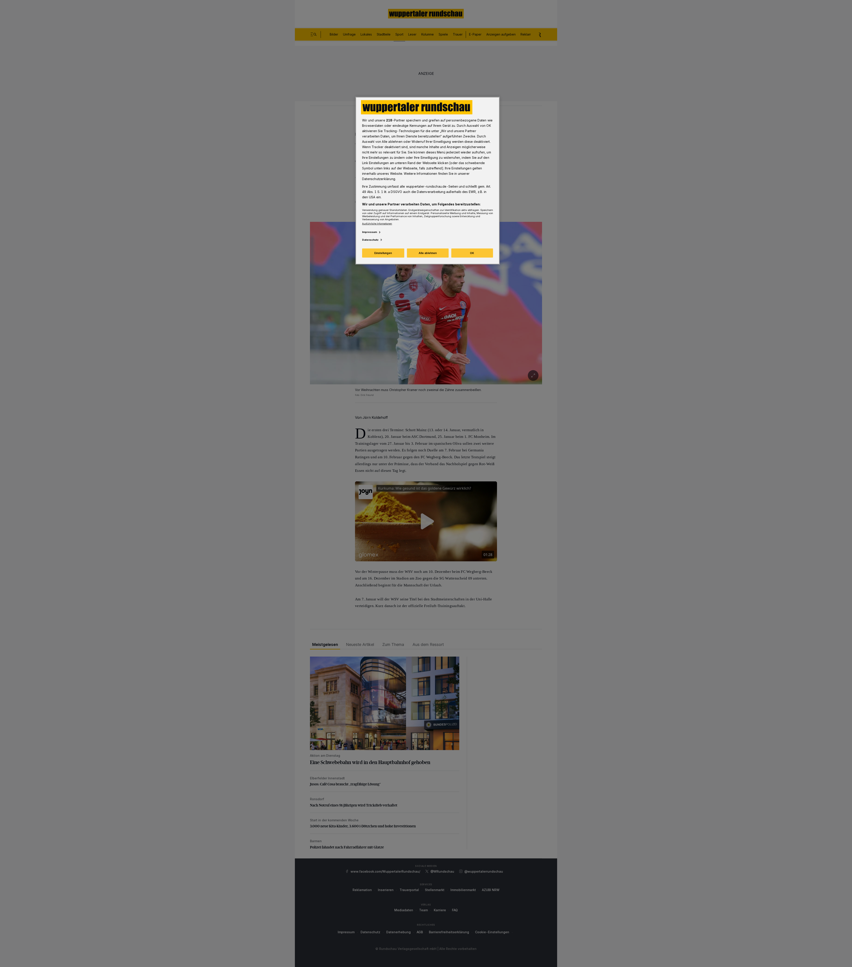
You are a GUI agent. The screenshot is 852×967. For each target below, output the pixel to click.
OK (472, 253)
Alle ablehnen (428, 253)
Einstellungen (383, 253)
